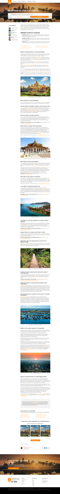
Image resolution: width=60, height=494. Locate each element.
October (46, 65)
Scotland (33, 484)
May (40, 57)
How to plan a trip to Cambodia (40, 416)
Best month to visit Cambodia (24, 48)
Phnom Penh (32, 109)
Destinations (23, 1)
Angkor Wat (31, 378)
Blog (22, 484)
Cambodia (17, 20)
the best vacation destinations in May (43, 183)
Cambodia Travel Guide (35, 440)
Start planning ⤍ (13, 468)
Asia (14, 20)
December (33, 58)
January (38, 58)
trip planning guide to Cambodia (28, 65)
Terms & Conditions (37, 488)
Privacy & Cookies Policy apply (43, 488)
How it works (15, 1)
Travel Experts (29, 1)
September (25, 243)
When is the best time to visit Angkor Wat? (42, 47)
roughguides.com (10, 20)
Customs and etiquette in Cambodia (41, 415)
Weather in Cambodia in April (24, 416)
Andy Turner (29, 447)
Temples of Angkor (39, 132)
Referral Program (44, 482)
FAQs (22, 482)
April (22, 163)
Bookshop (34, 1)
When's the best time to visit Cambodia (26, 47)
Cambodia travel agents (35, 402)
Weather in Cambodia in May (24, 415)
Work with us (23, 483)
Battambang (38, 109)
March (37, 57)
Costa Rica (33, 483)
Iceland (33, 482)
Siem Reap (28, 109)
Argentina (33, 485)
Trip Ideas (19, 1)
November (23, 285)
